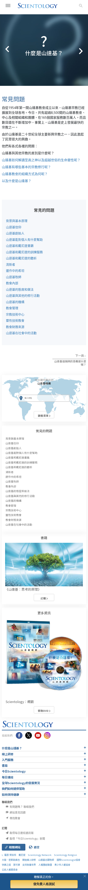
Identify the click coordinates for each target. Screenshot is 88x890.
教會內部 (12, 283)
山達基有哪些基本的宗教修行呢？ (26, 167)
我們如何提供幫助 (13, 788)
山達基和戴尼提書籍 (20, 246)
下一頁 (80, 355)
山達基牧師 (13, 277)
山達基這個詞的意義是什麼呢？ (70, 362)
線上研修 (7, 754)
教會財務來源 (15, 327)
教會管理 (12, 308)
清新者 (10, 264)
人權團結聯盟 (45, 864)
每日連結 (7, 777)
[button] (4, 50)
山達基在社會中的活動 (21, 333)
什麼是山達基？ (12, 748)
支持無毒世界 (29, 864)
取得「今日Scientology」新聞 (27, 838)
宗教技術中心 (15, 314)
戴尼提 (22, 854)
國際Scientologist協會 (68, 859)
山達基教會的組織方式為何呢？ (25, 174)
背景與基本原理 (16, 221)
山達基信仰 (13, 227)
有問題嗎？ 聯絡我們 (21, 806)
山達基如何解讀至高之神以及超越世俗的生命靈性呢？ (41, 160)
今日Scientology (14, 771)
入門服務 (7, 760)
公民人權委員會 (10, 869)
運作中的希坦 (15, 271)
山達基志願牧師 (46, 859)
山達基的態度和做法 (20, 289)
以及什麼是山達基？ (16, 181)
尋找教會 (14, 818)
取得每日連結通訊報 (21, 833)
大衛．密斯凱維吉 (11, 859)
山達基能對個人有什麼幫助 (24, 239)
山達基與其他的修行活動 (23, 295)
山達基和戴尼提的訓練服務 (24, 252)
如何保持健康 (10, 794)
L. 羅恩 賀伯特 (9, 854)
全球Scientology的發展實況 (21, 783)
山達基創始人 (15, 233)
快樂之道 (6, 864)
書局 (5, 765)
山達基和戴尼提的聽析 (21, 258)
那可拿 (17, 864)
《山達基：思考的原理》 (23, 589)
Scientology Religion (65, 854)
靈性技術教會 (15, 320)
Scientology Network (39, 854)
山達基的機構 (15, 302)
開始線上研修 (29, 859)
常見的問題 (44, 430)
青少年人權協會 (62, 864)
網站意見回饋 (17, 812)
